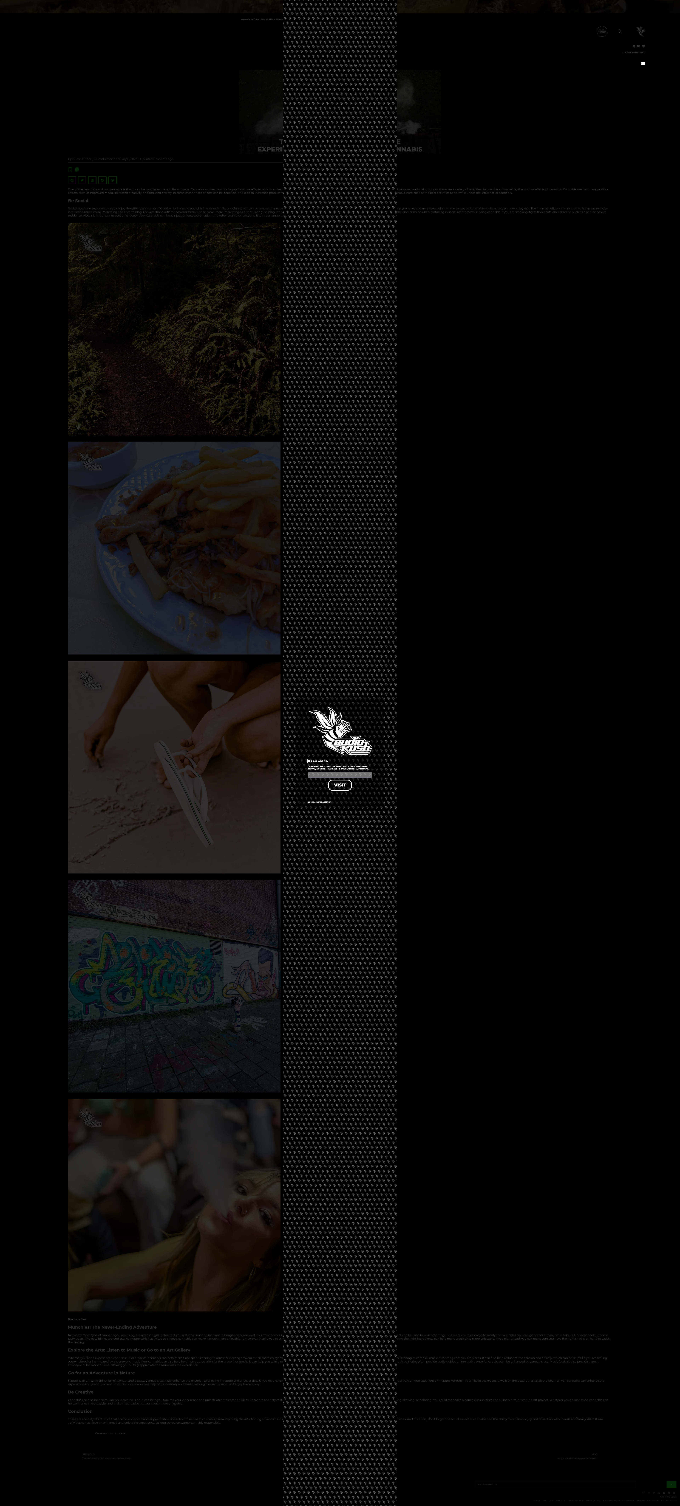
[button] (643, 63)
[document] (340, 753)
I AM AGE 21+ (319, 761)
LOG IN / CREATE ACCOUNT (319, 802)
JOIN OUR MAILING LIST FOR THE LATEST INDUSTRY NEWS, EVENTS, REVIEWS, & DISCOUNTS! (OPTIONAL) (338, 768)
